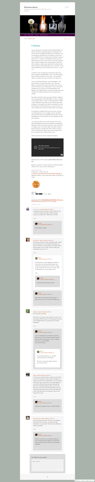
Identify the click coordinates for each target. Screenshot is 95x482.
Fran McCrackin (36, 418)
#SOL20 (50, 200)
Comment (59, 469)
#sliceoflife (45, 200)
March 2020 (51, 199)
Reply (35, 218)
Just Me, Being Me (45, 199)
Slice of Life (57, 200)
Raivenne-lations (31, 7)
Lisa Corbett (35, 240)
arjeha (34, 375)
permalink (54, 201)
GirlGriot (39, 257)
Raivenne (44, 201)
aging (53, 200)
